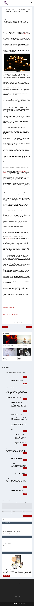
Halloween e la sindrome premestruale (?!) (10, 316)
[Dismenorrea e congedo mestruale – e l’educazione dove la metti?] (10, 339)
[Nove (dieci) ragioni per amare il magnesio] (24, 352)
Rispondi (25, 376)
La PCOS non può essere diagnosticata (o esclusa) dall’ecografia (24, 345)
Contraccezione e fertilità (6, 541)
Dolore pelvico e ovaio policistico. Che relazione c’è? (10, 533)
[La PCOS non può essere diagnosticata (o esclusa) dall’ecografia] (24, 339)
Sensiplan (4, 549)
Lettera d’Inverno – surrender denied (9, 307)
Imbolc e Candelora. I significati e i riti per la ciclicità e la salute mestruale (12, 529)
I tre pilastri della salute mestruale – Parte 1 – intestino (10, 524)
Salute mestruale (5, 547)
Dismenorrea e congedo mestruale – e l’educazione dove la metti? (9, 345)
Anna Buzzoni (13, 380)
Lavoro (3, 545)
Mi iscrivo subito (6, 575)
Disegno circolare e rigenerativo (7, 543)
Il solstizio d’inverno (6, 309)
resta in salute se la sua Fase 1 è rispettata (20, 290)
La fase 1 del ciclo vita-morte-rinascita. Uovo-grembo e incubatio (13, 312)
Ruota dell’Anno (26, 33)
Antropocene (4, 538)
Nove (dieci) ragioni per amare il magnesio (23, 358)
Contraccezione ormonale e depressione (8, 358)
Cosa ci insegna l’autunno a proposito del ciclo (10, 314)
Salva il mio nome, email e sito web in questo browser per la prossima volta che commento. (17, 513)
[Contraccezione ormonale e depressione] (10, 352)
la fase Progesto (8, 238)
